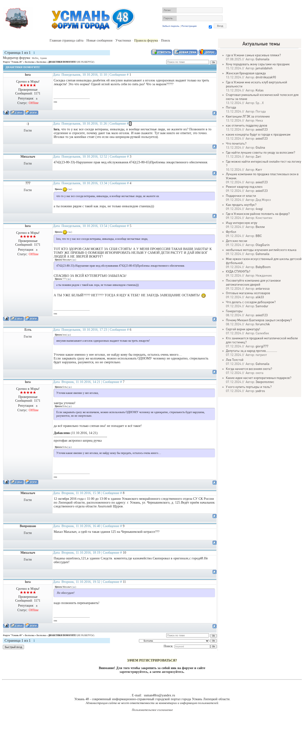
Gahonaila (262, 59)
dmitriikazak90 (266, 77)
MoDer (35, 58)
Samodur (262, 306)
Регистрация (189, 26)
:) (28, 123)
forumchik (263, 324)
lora (28, 74)
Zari (258, 156)
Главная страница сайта (66, 40)
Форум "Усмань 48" (13, 62)
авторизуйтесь (173, 672)
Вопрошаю (28, 526)
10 (124, 552)
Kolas (260, 90)
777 (27, 183)
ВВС (259, 236)
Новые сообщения (99, 40)
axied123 (262, 129)
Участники (123, 40)
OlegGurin (263, 245)
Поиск (165, 40)
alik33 (260, 297)
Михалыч (27, 156)
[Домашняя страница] (31, 112)
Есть (27, 329)
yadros (260, 391)
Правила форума (146, 40)
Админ (43, 58)
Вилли (260, 227)
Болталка (29, 62)
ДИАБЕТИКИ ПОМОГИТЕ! (62, 62)
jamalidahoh (264, 68)
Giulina (260, 147)
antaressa (263, 288)
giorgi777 (262, 346)
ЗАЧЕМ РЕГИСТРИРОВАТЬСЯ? (152, 660)
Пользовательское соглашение (152, 710)
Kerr (259, 169)
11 (124, 582)
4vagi (259, 209)
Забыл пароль (170, 26)
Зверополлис (265, 382)
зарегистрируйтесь (133, 672)
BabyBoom (263, 267)
